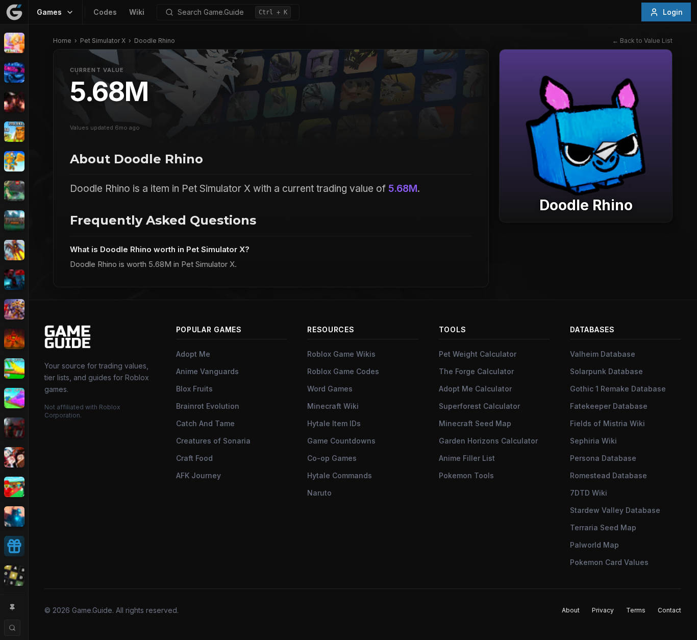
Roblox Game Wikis (341, 354)
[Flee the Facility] (14, 279)
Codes (105, 12)
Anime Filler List (467, 458)
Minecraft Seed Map (475, 423)
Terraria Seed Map (603, 527)
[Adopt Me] (14, 43)
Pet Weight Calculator (477, 354)
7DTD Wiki (588, 492)
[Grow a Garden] (14, 368)
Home (62, 40)
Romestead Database (608, 475)
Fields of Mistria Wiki (607, 423)
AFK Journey (198, 475)
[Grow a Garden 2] (14, 398)
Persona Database (603, 458)
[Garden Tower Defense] (14, 339)
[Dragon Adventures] (14, 220)
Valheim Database (602, 354)
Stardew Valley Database (615, 510)
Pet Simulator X (103, 40)
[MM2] (14, 427)
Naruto (319, 492)
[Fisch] (14, 250)
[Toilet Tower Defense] (14, 516)
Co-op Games (332, 458)
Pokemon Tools (466, 475)
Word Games (330, 388)
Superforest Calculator (479, 406)
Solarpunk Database (606, 371)
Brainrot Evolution (207, 406)
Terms (635, 610)
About (571, 610)
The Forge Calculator (476, 371)
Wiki (136, 12)
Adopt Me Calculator (475, 388)
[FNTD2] (14, 309)
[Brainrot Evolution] (14, 131)
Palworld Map (594, 544)
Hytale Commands (339, 475)
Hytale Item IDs (334, 423)
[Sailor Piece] (14, 457)
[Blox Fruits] (14, 102)
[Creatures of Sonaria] (14, 191)
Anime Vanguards (207, 371)
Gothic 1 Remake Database (618, 388)
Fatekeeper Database (609, 406)
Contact (669, 610)
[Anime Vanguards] (14, 72)
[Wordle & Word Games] (14, 575)
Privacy (603, 610)
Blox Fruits (194, 388)
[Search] (12, 628)
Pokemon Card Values (609, 562)
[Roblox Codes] (14, 546)
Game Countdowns (341, 440)
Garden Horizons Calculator (488, 440)
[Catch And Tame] (14, 161)
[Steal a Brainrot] (14, 487)
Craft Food (194, 458)
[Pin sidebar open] (12, 607)
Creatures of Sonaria (213, 440)
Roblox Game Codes (343, 371)
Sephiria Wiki (593, 440)
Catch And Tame (205, 423)
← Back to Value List (642, 40)
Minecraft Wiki (333, 406)
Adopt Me (193, 354)
